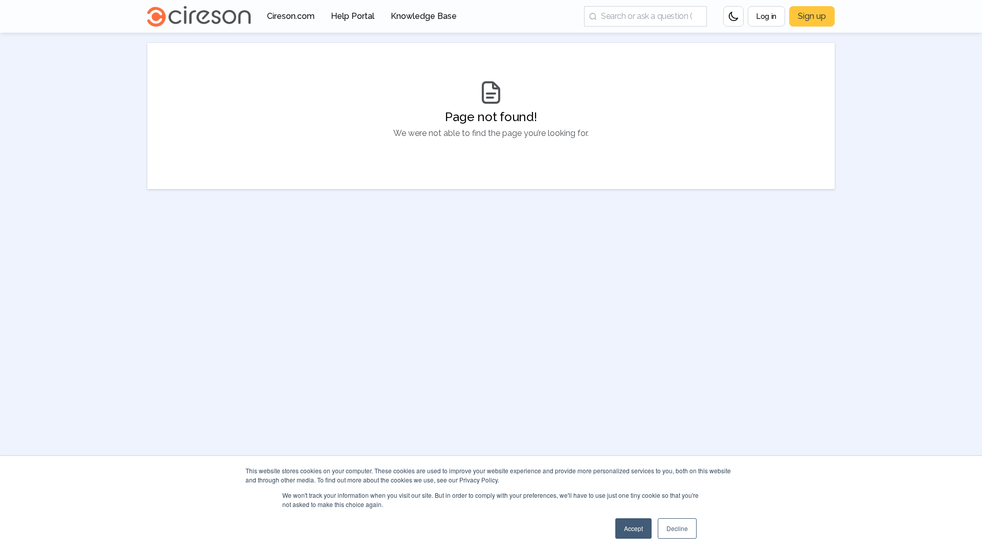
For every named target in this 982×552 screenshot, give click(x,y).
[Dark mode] (733, 16)
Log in (766, 16)
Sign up (812, 16)
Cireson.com (291, 19)
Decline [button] (677, 528)
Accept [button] (633, 528)
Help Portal (352, 19)
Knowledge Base (424, 19)
